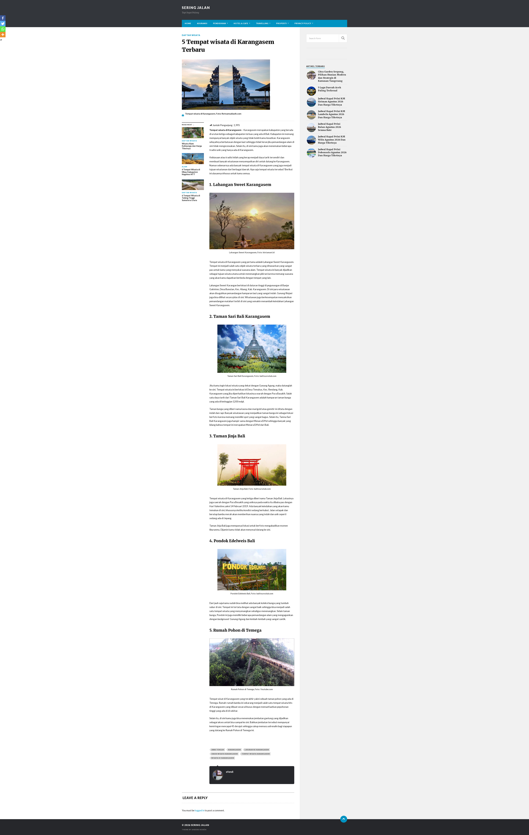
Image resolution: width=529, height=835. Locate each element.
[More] (3, 34)
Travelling (262, 23)
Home (188, 23)
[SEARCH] (343, 38)
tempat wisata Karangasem (256, 754)
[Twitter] (3, 23)
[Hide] (1, 40)
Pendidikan (219, 23)
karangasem (234, 750)
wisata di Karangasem (222, 758)
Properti (281, 23)
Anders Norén (199, 830)
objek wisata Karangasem (224, 754)
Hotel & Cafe (241, 23)
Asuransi (202, 23)
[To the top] (343, 819)
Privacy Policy (303, 23)
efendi (229, 771)
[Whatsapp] (3, 29)
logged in (199, 810)
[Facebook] (3, 18)
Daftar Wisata (191, 35)
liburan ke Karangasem (257, 750)
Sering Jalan (196, 8)
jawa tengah (217, 750)
